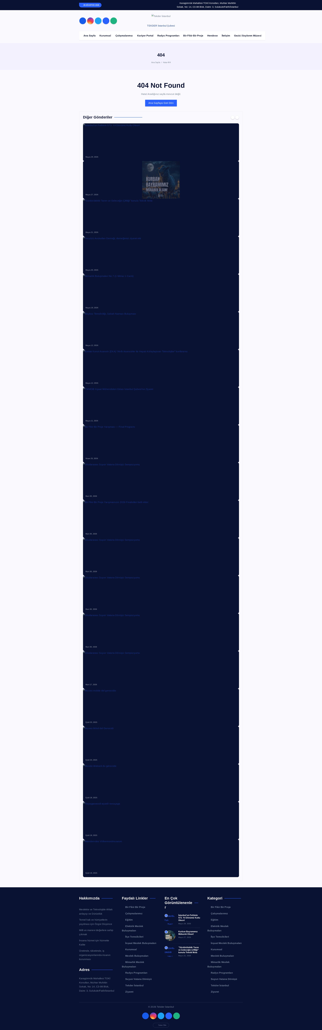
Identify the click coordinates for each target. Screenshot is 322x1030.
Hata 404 (167, 62)
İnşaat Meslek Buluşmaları (140, 943)
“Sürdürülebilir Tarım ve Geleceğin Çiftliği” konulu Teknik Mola (188, 949)
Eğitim (129, 919)
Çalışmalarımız (124, 35)
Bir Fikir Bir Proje (193, 35)
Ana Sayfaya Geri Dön (161, 103)
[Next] (237, 117)
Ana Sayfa (90, 35)
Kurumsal (105, 35)
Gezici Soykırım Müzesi (247, 35)
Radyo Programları (168, 35)
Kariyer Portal (145, 35)
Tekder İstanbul (134, 985)
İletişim (226, 35)
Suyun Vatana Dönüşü (138, 979)
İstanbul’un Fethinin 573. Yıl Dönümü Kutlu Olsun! (189, 917)
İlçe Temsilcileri (134, 936)
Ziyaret (129, 991)
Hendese (212, 35)
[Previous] (233, 117)
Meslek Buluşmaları (136, 955)
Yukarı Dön (162, 1025)
